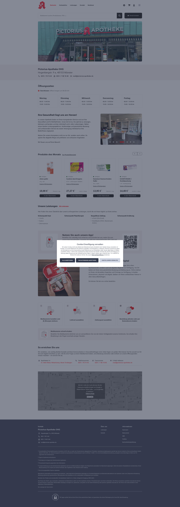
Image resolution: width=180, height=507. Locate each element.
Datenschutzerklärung (98, 255)
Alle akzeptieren (67, 260)
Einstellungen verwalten (110, 260)
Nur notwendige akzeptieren (87, 260)
